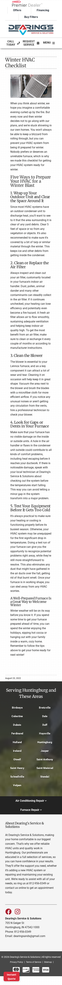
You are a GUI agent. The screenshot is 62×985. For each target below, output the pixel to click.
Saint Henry (17, 768)
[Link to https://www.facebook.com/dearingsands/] (8, 911)
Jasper (45, 750)
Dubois (17, 724)
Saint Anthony (45, 759)
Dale (45, 716)
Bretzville (44, 707)
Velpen (17, 785)
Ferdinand (17, 733)
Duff (44, 724)
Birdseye (17, 707)
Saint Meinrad (45, 768)
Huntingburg (44, 742)
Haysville (44, 733)
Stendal (44, 776)
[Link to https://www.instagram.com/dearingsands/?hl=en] (17, 911)
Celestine (17, 716)
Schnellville (17, 776)
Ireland (17, 750)
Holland (17, 742)
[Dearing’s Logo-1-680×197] (31, 23)
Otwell (17, 759)
